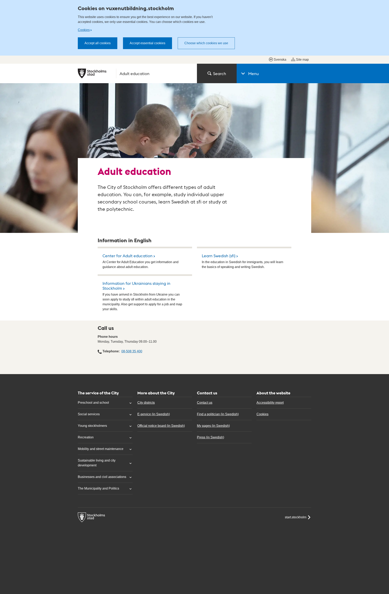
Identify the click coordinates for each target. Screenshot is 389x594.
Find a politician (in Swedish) (218, 414)
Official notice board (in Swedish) (161, 425)
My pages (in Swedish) (213, 425)
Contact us (204, 402)
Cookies (84, 30)
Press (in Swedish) (210, 437)
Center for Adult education (128, 255)
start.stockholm (295, 517)
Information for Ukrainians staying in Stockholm (136, 286)
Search (219, 73)
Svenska (280, 59)
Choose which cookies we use (206, 43)
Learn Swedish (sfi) (218, 255)
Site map (302, 59)
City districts (146, 402)
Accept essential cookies (147, 43)
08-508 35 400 (131, 351)
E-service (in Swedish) (153, 414)
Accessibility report (270, 402)
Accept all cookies (97, 43)
